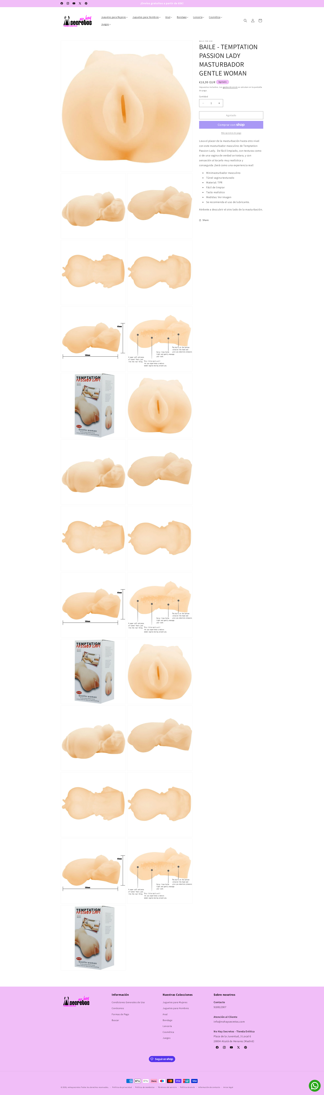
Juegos (167, 1038)
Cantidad (203, 96)
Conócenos (118, 1008)
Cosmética (168, 1032)
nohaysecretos (74, 1087)
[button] (115, 17)
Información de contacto (209, 1087)
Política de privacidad (122, 1087)
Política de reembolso (145, 1087)
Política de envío (187, 1087)
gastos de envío (230, 87)
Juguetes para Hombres (176, 1008)
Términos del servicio (167, 1087)
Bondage (167, 1020)
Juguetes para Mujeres (175, 1002)
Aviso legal (228, 1087)
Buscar (115, 1020)
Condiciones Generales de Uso (128, 1002)
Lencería (167, 1026)
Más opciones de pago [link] (231, 133)
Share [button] (205, 220)
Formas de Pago (120, 1014)
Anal (165, 1014)
